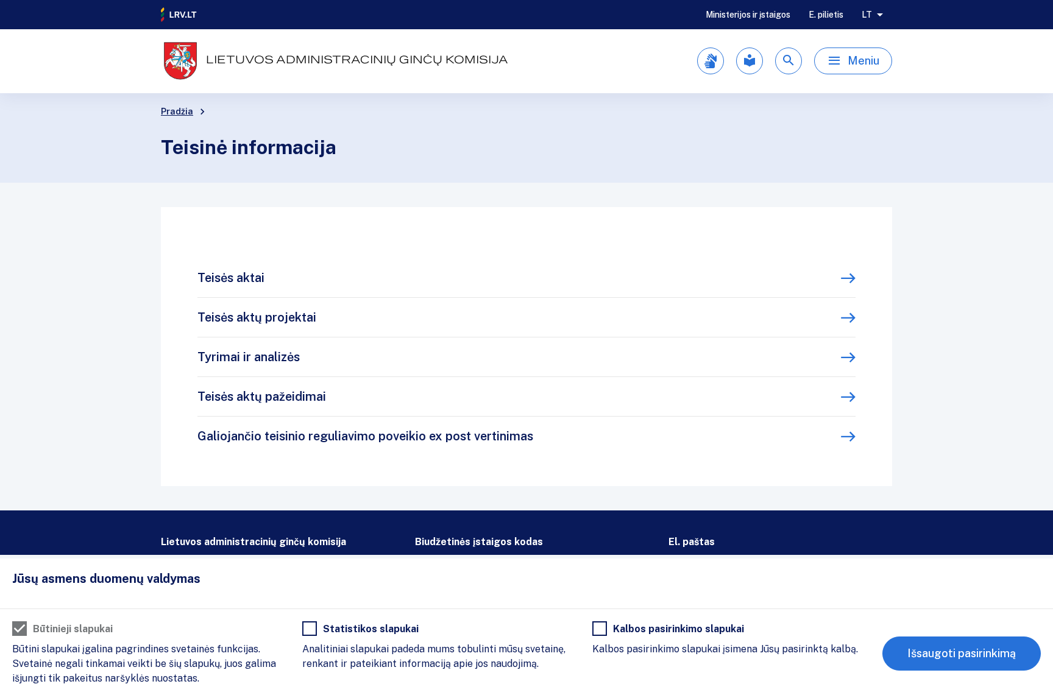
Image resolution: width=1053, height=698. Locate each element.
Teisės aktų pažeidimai (261, 396)
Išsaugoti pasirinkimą (961, 653)
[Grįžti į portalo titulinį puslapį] (179, 14)
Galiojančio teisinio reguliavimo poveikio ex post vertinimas (365, 436)
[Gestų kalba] (710, 61)
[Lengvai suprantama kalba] (749, 61)
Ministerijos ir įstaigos (748, 14)
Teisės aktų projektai (256, 317)
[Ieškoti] (788, 61)
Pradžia (177, 111)
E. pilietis (826, 14)
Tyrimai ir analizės (248, 357)
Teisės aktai (230, 277)
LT (867, 14)
